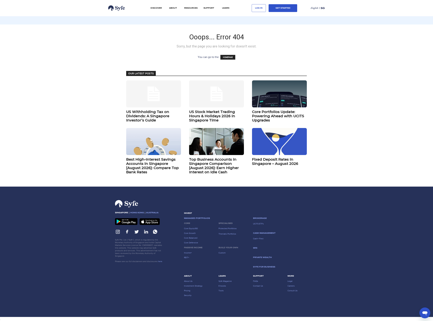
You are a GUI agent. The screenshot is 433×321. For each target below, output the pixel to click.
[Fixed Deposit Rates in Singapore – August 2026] (279, 141)
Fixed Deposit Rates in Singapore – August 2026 (275, 161)
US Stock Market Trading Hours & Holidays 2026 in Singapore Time (212, 116)
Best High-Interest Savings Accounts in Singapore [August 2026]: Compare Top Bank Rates (152, 165)
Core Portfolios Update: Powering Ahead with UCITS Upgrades (278, 116)
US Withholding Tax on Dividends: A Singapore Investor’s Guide (147, 116)
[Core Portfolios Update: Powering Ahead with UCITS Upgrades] (279, 93)
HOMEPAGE (228, 57)
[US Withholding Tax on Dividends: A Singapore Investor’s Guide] (153, 93)
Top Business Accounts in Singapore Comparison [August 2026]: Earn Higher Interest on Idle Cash (214, 165)
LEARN (225, 8)
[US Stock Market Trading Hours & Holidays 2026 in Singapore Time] (216, 93)
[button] (156, 8)
